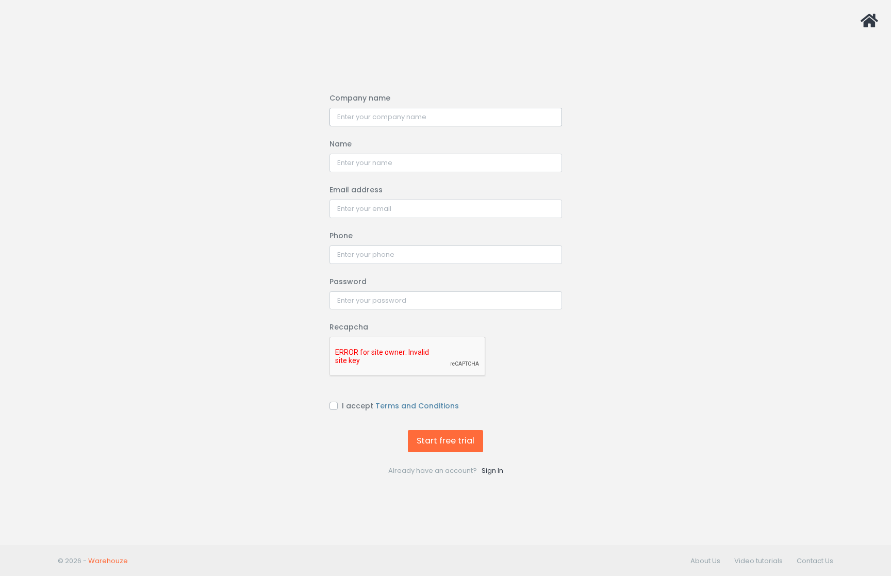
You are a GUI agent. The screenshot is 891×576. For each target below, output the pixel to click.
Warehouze (108, 561)
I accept (400, 406)
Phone (341, 236)
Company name (359, 98)
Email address (356, 190)
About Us (705, 561)
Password (348, 281)
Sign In (492, 470)
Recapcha (348, 327)
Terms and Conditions (417, 406)
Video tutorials (759, 561)
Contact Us (815, 561)
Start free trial (445, 441)
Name (340, 144)
